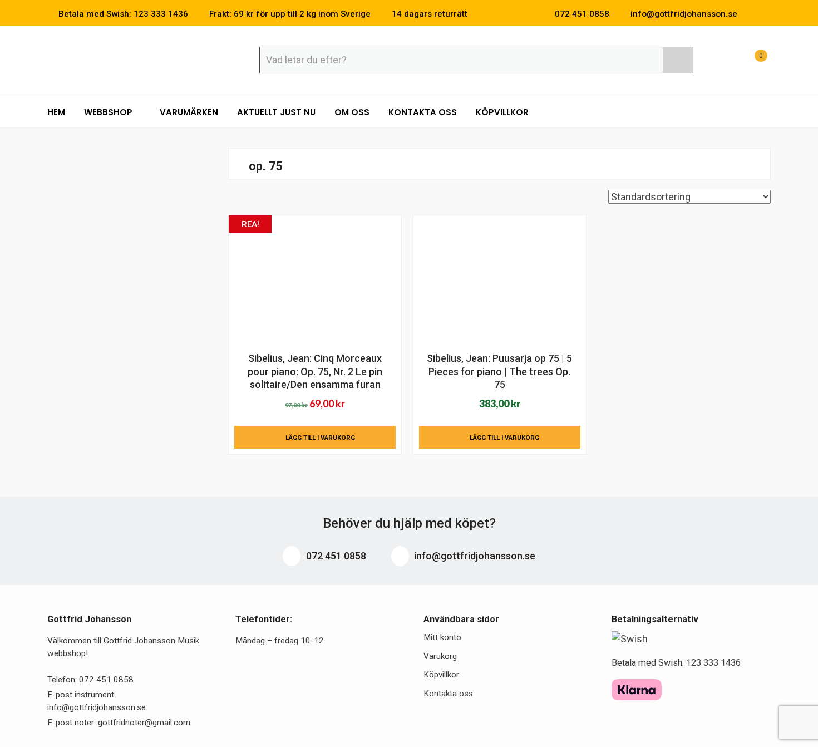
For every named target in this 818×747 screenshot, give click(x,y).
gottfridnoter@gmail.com (144, 722)
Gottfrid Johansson (128, 59)
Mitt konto (442, 637)
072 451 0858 (335, 556)
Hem (56, 112)
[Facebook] (750, 14)
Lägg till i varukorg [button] (320, 437)
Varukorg (440, 656)
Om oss (351, 112)
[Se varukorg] (751, 61)
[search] (678, 60)
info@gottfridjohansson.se (473, 556)
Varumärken (189, 112)
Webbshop (109, 112)
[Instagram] (767, 14)
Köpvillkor (502, 112)
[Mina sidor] (723, 61)
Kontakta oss (422, 112)
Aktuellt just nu (276, 112)
